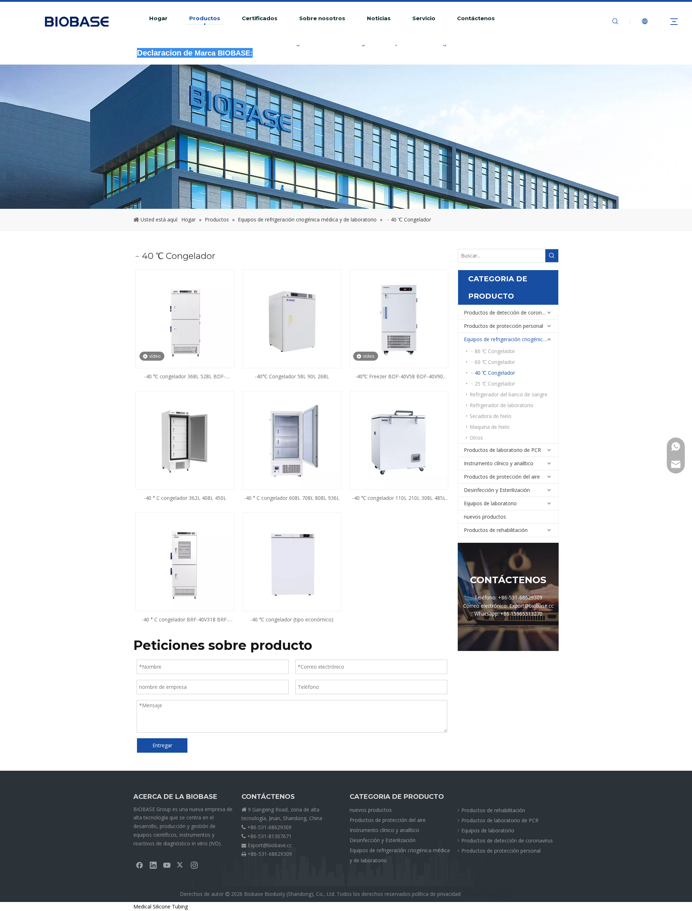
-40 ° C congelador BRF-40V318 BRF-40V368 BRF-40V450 (185, 620)
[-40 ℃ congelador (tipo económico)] (292, 561)
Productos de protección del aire (502, 476)
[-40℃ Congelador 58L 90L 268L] (292, 318)
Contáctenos (476, 18)
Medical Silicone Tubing (160, 906)
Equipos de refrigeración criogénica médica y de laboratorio (511, 339)
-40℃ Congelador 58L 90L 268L (292, 376)
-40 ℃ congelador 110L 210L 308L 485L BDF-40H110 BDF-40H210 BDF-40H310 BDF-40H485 (399, 498)
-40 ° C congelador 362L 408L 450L (185, 497)
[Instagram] (194, 865)
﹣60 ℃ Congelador (492, 361)
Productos (204, 18)
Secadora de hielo (490, 416)
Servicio (423, 18)
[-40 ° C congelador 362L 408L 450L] (185, 439)
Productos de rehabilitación (496, 530)
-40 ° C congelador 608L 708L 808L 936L (292, 497)
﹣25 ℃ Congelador (492, 383)
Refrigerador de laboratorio (501, 405)
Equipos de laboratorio (490, 503)
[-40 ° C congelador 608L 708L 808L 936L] (292, 439)
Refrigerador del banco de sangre (508, 394)
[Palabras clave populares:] (551, 255)
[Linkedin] (153, 865)
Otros (476, 437)
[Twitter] (180, 865)
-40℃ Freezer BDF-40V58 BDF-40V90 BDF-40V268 (399, 377)
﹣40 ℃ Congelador (492, 372)
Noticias (379, 18)
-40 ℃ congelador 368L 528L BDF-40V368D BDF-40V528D (185, 377)
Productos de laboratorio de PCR (502, 449)
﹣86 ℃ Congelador (492, 351)
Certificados (260, 18)
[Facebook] (139, 865)
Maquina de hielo (490, 426)
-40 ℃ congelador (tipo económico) (291, 619)
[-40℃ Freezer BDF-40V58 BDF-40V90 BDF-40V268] (399, 318)
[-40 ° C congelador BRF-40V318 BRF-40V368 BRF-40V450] (185, 561)
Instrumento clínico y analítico (498, 463)
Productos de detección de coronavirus (509, 312)
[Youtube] (167, 865)
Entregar (162, 745)
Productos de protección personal (503, 325)
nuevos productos (485, 516)
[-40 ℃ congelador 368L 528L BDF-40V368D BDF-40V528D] (185, 318)
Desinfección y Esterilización (497, 490)
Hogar (158, 18)
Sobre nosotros (322, 18)
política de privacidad (436, 893)
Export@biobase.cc (270, 845)
